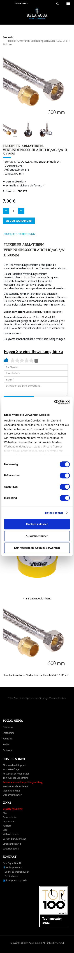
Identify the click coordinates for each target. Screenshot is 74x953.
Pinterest (8, 750)
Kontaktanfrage (11, 769)
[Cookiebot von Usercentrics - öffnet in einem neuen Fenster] (54, 402)
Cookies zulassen (37, 524)
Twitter (6, 744)
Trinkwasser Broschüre (15, 777)
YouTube (7, 738)
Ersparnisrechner (12, 794)
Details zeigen (54, 512)
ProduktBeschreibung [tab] (19, 234)
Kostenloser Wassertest (16, 773)
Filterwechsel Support (14, 765)
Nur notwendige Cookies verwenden (37, 547)
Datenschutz (9, 817)
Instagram (8, 732)
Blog (5, 829)
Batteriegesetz (11, 848)
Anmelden (21, 3)
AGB (5, 812)
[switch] (65, 475)
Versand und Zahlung (14, 838)
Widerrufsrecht (11, 834)
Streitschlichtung (12, 843)
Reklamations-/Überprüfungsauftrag (23, 782)
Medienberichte (11, 790)
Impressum (9, 821)
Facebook (8, 727)
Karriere (7, 825)
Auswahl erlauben (37, 535)
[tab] (42, 233)
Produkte (8, 37)
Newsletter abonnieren (15, 786)
